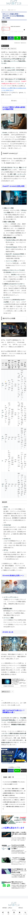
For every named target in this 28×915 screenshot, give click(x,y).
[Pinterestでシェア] (8, 600)
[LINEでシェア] (23, 596)
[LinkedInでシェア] (14, 600)
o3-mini (14, 48)
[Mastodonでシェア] (11, 591)
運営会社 (21, 907)
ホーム (14, 910)
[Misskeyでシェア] (23, 591)
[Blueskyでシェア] (17, 591)
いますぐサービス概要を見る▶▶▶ (8, 763)
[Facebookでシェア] (5, 596)
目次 (12, 100)
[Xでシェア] (5, 591)
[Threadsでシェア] (11, 596)
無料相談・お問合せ (7, 907)
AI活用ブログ (5, 45)
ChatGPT (5, 48)
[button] (24, 38)
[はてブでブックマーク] (17, 596)
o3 (9, 48)
